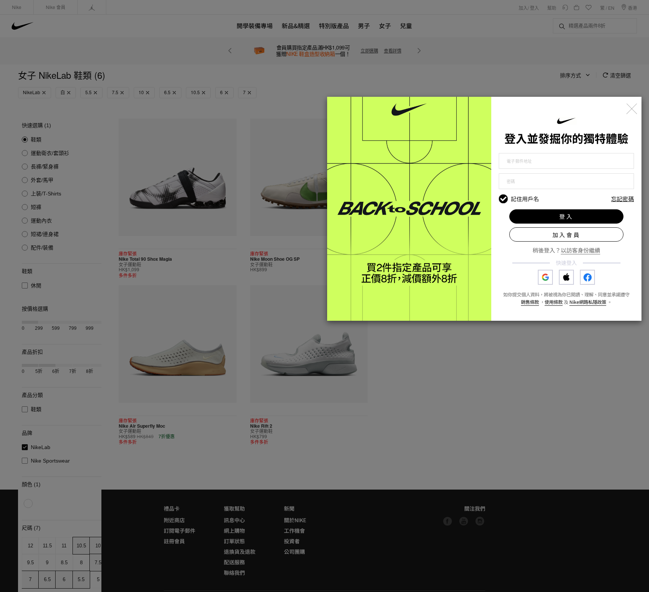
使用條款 (554, 302)
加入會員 (566, 235)
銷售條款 (530, 302)
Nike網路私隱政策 (587, 302)
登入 (566, 216)
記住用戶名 (525, 199)
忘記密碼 (622, 199)
